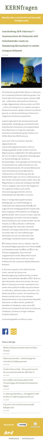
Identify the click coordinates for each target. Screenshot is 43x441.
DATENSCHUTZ (28, 438)
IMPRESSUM (14, 438)
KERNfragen (21, 7)
